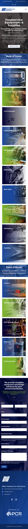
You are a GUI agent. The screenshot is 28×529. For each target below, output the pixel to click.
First (2, 408)
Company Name (5, 426)
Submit (4, 466)
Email (3, 411)
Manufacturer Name (6, 433)
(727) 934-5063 (8, 1)
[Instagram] (15, 5)
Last (16, 408)
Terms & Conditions (17, 526)
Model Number (5, 443)
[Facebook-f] (13, 5)
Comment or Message (7, 451)
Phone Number (5, 419)
